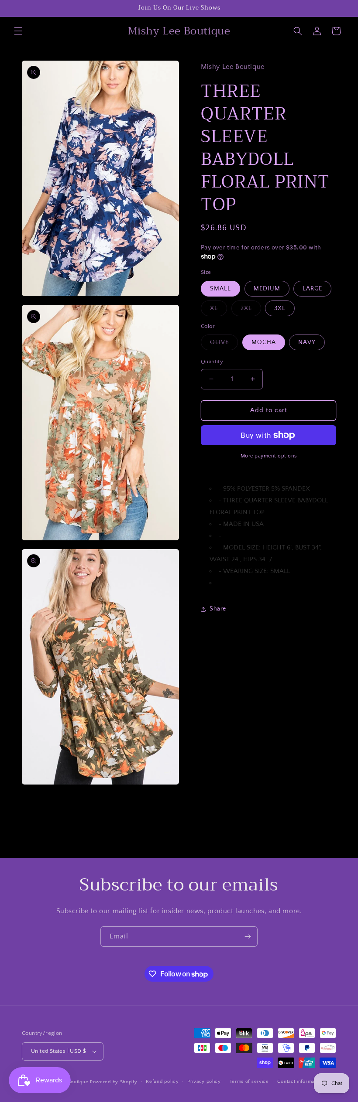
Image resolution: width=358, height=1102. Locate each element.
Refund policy (162, 1081)
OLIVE (224, 344)
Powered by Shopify (114, 1082)
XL (218, 310)
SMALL (220, 288)
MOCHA (263, 342)
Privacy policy (204, 1081)
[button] (18, 31)
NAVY (307, 342)
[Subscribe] (247, 936)
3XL (280, 308)
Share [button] (218, 608)
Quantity (212, 361)
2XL (251, 310)
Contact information (300, 1081)
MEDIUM (267, 288)
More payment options (269, 456)
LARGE (312, 288)
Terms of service (249, 1081)
